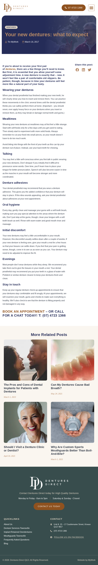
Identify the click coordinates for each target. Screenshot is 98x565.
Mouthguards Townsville (15, 536)
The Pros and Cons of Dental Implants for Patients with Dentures (23, 388)
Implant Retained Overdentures (18, 532)
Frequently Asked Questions (16, 540)
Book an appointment (24, 311)
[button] (91, 8)
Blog (6, 543)
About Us (8, 524)
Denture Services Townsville (17, 528)
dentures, (10, 69)
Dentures (11, 27)
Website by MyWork (86, 560)
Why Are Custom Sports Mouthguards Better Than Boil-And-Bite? (71, 450)
